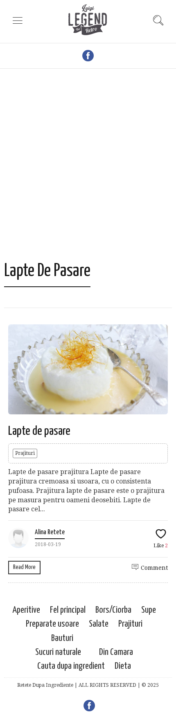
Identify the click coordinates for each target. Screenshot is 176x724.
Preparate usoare (52, 624)
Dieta (123, 666)
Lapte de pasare (39, 431)
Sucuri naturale (58, 652)
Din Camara (116, 652)
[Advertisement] (88, 169)
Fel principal (68, 610)
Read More (24, 567)
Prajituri (25, 453)
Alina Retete (50, 532)
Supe (148, 610)
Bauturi (62, 638)
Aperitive (26, 610)
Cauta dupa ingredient (71, 666)
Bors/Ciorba (113, 610)
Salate (98, 624)
